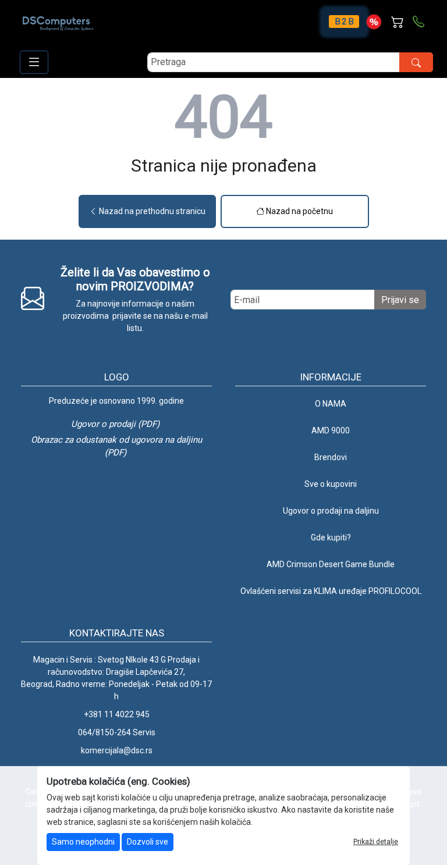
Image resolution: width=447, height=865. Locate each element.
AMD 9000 (330, 430)
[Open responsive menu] (34, 62)
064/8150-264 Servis (116, 732)
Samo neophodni (83, 841)
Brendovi (330, 457)
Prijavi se (400, 299)
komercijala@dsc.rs (116, 750)
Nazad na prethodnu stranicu (151, 211)
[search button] (416, 62)
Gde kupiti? (331, 537)
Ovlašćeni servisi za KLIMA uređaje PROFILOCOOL (330, 591)
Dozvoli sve (147, 841)
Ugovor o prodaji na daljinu (331, 510)
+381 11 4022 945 (117, 714)
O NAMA (330, 403)
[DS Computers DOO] (58, 23)
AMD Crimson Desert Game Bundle (331, 564)
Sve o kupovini (330, 484)
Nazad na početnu (298, 211)
